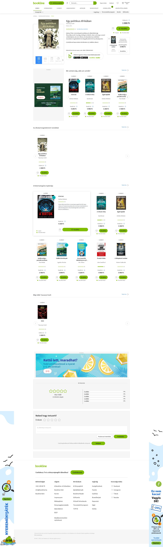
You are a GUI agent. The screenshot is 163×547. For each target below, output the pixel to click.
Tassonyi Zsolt (42, 158)
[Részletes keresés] (67, 3)
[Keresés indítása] (95, 3)
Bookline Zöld (58, 490)
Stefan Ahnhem (73, 99)
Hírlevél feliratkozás (79, 501)
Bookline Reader (78, 494)
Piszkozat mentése (104, 436)
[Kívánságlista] (117, 3)
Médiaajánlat (58, 501)
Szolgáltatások (97, 486)
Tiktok (116, 494)
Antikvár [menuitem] (82, 8)
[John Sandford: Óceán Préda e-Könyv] (101, 249)
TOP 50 (75, 509)
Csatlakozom (77, 472)
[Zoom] (58, 47)
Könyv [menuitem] (37, 8)
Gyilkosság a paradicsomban (122, 95)
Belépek (112, 3)
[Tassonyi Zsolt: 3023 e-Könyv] (42, 312)
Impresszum (58, 497)
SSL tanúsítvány (38, 535)
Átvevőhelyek (96, 497)
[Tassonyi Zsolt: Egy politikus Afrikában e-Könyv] (48, 34)
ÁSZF (56, 512)
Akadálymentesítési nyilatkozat (60, 519)
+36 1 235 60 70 (40, 486)
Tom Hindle (122, 99)
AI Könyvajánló (58, 3)
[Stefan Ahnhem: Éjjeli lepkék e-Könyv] (106, 85)
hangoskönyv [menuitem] (71, 8)
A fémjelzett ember (121, 258)
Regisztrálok (103, 3)
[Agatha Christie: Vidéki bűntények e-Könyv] (62, 249)
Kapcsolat (95, 501)
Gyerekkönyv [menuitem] (48, 8)
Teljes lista (124, 70)
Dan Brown (90, 99)
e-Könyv (73, 76)
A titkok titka (89, 94)
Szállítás (95, 494)
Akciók (119, 12)
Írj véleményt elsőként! (82, 29)
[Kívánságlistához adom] (113, 28)
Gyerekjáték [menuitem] (108, 7)
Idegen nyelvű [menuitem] (94, 8)
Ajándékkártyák (78, 490)
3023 (42, 321)
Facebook (117, 486)
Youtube (116, 497)
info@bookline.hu (41, 490)
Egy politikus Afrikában (42, 154)
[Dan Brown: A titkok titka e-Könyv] (90, 85)
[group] (38, 60)
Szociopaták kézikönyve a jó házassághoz (81, 259)
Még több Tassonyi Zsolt (42, 295)
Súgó (93, 505)
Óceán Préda (101, 258)
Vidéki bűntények (61, 258)
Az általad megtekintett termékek (46, 128)
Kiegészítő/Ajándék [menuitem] (122, 8)
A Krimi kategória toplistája (43, 186)
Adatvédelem (58, 509)
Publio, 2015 (69, 26)
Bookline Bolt (40, 494)
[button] (63, 60)
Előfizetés (126, 12)
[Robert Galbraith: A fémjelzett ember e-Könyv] (121, 249)
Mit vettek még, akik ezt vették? (78, 71)
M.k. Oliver (81, 262)
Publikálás (120, 436)
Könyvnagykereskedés (61, 505)
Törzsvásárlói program (108, 12)
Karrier (56, 494)
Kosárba (124, 28)
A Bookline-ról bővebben (62, 486)
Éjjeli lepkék (106, 94)
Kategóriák (38, 12)
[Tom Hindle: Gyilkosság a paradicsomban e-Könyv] (122, 85)
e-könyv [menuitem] (59, 8)
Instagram (117, 490)
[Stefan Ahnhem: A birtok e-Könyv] (74, 85)
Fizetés (94, 490)
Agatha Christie (61, 262)
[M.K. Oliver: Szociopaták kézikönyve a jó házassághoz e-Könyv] (81, 249)
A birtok (73, 94)
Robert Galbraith (121, 262)
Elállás (94, 509)
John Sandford (101, 262)
